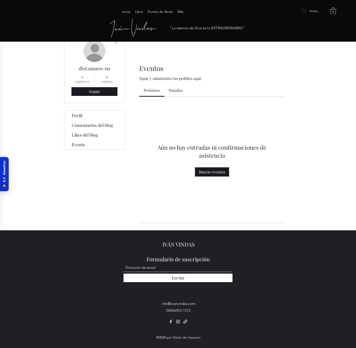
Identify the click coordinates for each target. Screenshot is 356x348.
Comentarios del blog (92, 125)
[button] (333, 10)
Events (78, 144)
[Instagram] (178, 321)
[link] (152, 90)
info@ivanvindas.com (178, 303)
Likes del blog (85, 135)
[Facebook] (170, 321)
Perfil (77, 115)
